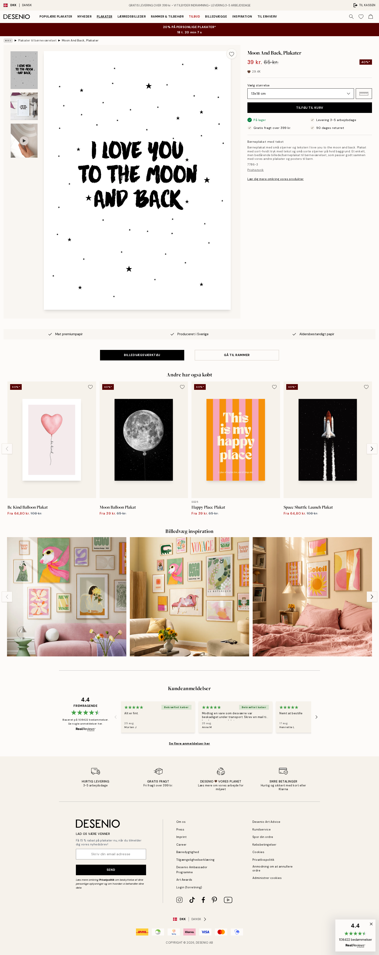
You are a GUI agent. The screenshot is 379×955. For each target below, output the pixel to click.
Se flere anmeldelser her (189, 743)
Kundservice (261, 829)
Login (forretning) (189, 887)
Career (181, 844)
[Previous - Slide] (7, 449)
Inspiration (242, 16)
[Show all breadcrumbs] (8, 40)
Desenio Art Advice (266, 822)
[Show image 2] (24, 106)
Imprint (181, 837)
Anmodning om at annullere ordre (272, 868)
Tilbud (194, 16)
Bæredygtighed (187, 852)
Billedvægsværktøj (142, 355)
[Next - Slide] (372, 449)
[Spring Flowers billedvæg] (66, 596)
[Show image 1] (24, 70)
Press (180, 829)
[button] (364, 93)
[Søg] (351, 17)
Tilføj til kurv (309, 108)
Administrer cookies (267, 878)
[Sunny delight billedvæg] (189, 596)
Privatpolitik (106, 880)
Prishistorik (255, 170)
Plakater (104, 16)
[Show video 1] (24, 140)
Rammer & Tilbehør (167, 16)
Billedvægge (216, 16)
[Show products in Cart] (370, 16)
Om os (181, 822)
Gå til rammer (237, 355)
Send (111, 870)
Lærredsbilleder (132, 16)
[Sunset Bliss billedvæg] (312, 596)
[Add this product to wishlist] (231, 53)
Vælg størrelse (258, 85)
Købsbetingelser (264, 844)
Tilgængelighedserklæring (195, 860)
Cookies (258, 852)
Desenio (202, 942)
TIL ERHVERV (267, 16)
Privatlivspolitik (263, 860)
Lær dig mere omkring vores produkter (275, 179)
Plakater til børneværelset (37, 40)
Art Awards (184, 880)
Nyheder (84, 16)
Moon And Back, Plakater (80, 40)
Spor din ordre (262, 837)
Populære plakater (55, 16)
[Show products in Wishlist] (361, 16)
